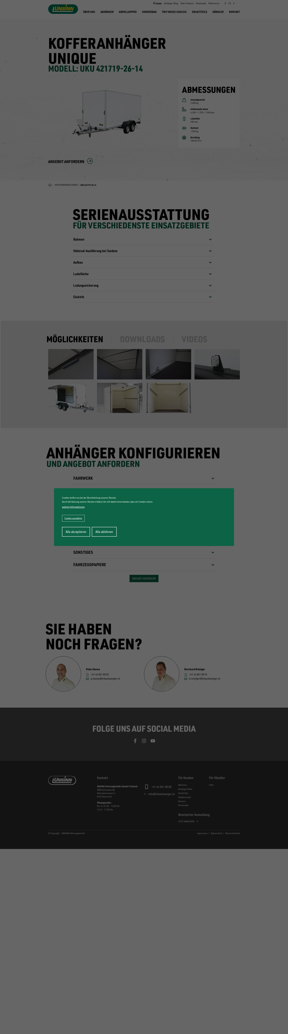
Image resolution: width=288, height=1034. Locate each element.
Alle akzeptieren (76, 532)
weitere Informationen (73, 507)
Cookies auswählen (73, 518)
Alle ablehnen (104, 532)
